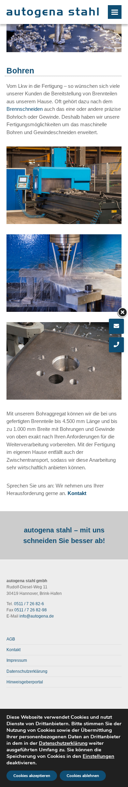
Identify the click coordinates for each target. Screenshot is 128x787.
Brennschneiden (24, 109)
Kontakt (77, 493)
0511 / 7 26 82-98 (30, 610)
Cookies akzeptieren (31, 775)
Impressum (16, 660)
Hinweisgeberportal (24, 682)
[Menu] (115, 12)
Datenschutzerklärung (26, 671)
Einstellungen (98, 756)
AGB (10, 639)
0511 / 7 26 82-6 (29, 603)
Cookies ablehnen (83, 775)
